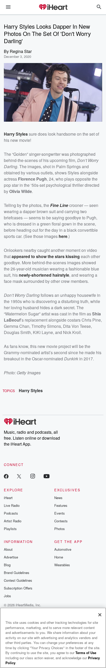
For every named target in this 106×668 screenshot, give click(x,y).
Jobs (7, 595)
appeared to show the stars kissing (46, 256)
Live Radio (12, 505)
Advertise (11, 557)
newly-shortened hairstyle (44, 275)
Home (58, 557)
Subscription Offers (18, 588)
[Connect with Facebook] (6, 476)
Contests (61, 520)
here (63, 236)
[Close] (99, 614)
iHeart (8, 497)
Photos (59, 528)
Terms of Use (85, 652)
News (58, 497)
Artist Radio (12, 520)
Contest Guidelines (18, 580)
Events (59, 513)
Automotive (62, 549)
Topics (9, 390)
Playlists (10, 528)
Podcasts (11, 513)
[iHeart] (53, 7)
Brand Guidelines (16, 572)
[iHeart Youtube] (46, 476)
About (8, 549)
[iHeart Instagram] (32, 476)
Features (60, 505)
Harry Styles (31, 390)
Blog (7, 564)
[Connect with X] (19, 476)
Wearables (62, 564)
